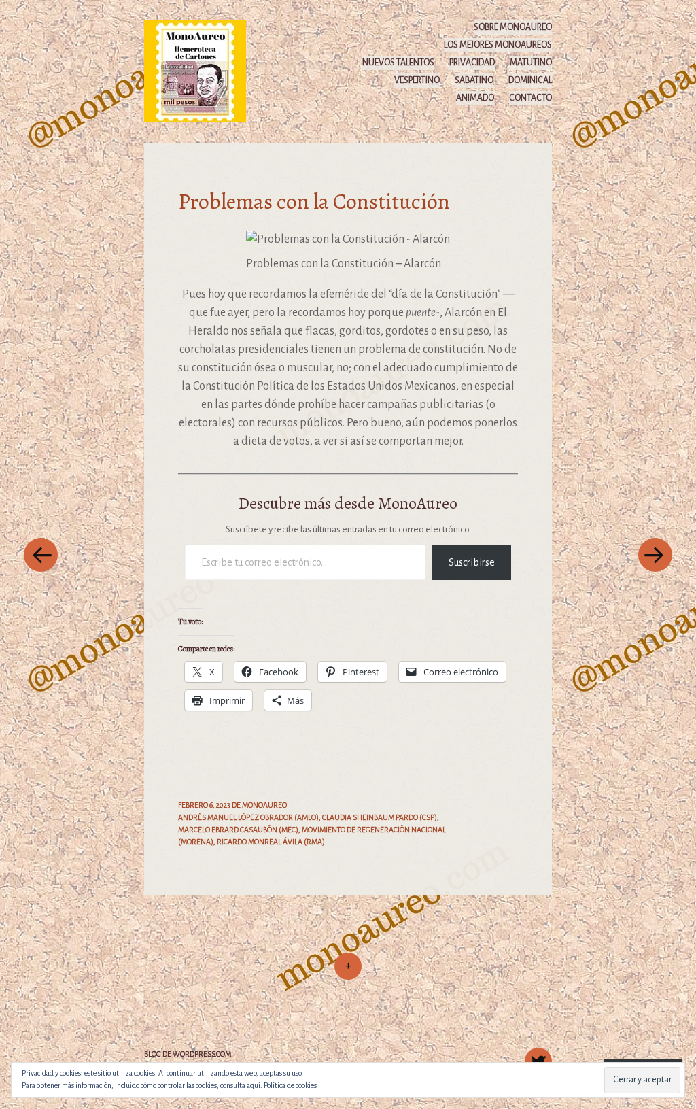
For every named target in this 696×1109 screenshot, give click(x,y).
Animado (475, 98)
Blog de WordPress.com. (188, 1054)
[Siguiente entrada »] (655, 554)
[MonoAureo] (201, 70)
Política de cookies (290, 1085)
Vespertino (417, 80)
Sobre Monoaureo (513, 27)
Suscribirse (472, 562)
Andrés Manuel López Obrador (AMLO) (248, 817)
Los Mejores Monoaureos (498, 45)
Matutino (531, 62)
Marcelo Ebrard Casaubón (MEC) (238, 829)
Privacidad (472, 62)
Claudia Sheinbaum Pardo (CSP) (379, 817)
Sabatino (474, 80)
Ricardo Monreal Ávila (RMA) (271, 842)
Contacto (530, 98)
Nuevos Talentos (398, 62)
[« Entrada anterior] (41, 554)
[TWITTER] (536, 1054)
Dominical (530, 80)
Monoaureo (264, 805)
